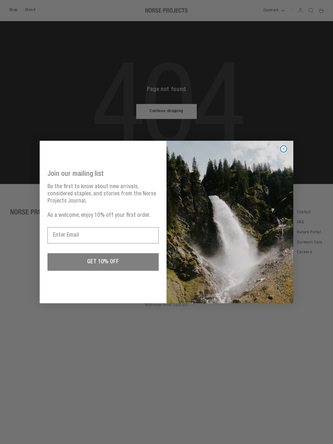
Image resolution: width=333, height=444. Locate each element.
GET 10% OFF (103, 262)
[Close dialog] (283, 149)
